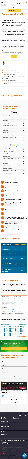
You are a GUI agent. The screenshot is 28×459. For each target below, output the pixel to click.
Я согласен (23, 388)
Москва (14, 7)
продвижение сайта (15, 81)
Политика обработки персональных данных (9, 455)
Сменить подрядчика (14, 348)
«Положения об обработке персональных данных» (12, 385)
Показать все (14, 56)
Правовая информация (6, 443)
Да (19, 10)
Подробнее (3, 453)
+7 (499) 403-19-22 (23, 413)
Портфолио (3, 431)
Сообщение (4, 372)
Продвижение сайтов (5, 423)
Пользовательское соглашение (6, 456)
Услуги (2, 429)
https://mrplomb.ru (7, 66)
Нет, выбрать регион (13, 10)
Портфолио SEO (4, 434)
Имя (3, 361)
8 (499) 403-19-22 (20, 2)
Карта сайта (4, 442)
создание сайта (7, 81)
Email (3, 368)
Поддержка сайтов (5, 426)
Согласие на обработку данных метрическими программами (11, 457)
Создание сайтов (4, 421)
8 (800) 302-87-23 (20, 3)
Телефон (4, 365)
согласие (8, 376)
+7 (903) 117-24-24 (23, 415)
